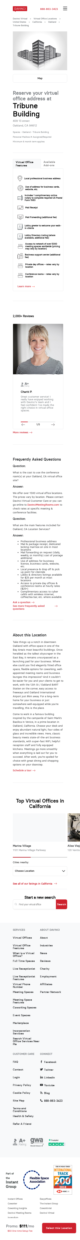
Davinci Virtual (20, 18)
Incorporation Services (21, 1032)
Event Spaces (21, 1015)
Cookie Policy (21, 1093)
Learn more (24, 286)
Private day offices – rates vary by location (42, 265)
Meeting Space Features (22, 1001)
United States (19, 22)
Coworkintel (46, 1208)
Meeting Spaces (23, 992)
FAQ (15, 1062)
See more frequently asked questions (29, 607)
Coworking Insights (17, 1208)
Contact (18, 1069)
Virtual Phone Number (21, 986)
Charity (45, 968)
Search (61, 904)
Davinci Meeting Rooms (19, 1212)
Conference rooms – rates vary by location (42, 275)
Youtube (49, 1085)
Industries (46, 945)
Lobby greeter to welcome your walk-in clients (43, 226)
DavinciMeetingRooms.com (43, 504)
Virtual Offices (22, 937)
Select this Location (59, 1228)
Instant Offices (15, 1199)
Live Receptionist (24, 968)
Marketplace (21, 1023)
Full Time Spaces (24, 961)
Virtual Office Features (24, 163)
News (43, 953)
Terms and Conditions (20, 1110)
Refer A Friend (22, 1124)
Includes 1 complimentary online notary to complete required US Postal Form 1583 (43, 198)
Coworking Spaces (24, 1007)
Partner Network (50, 992)
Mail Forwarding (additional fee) (41, 217)
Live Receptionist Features (24, 978)
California (37, 22)
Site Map (18, 1100)
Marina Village (22, 845)
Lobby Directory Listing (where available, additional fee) (40, 236)
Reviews (45, 961)
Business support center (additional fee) (42, 256)
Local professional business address (42, 178)
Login (16, 1077)
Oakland (52, 22)
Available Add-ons (49, 163)
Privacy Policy (22, 1085)
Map (40, 78)
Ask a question (21, 602)
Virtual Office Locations (45, 18)
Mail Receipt (31, 207)
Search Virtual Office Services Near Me (26, 1040)
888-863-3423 (49, 9)
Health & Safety (23, 1116)
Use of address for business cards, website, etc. (42, 188)
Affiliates (46, 984)
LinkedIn (49, 1077)
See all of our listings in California (33, 883)
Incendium (13, 1217)
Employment (48, 976)
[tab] (27, 164)
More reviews (20, 432)
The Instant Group (49, 1203)
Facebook (50, 1062)
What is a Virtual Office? (23, 955)
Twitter (48, 1069)
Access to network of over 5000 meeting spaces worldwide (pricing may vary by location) (42, 246)
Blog (47, 1093)
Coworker (12, 1203)
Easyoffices (45, 1199)
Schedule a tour (22, 770)
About (44, 937)
